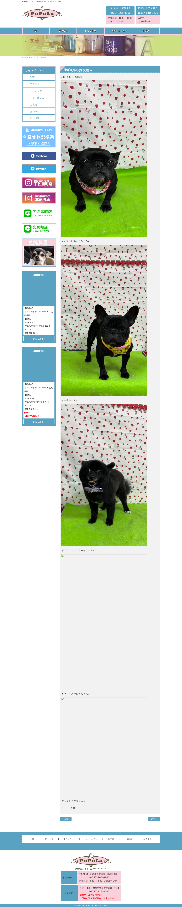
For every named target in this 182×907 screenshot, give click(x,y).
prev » (154, 818)
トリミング (91, 31)
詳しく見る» (39, 338)
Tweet (73, 807)
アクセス (63, 31)
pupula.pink (81, 905)
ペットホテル (118, 31)
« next (65, 818)
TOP (36, 31)
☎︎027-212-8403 (148, 12)
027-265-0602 (31, 333)
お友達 (146, 31)
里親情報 (35, 118)
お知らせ (35, 111)
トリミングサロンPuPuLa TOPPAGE (42, 13)
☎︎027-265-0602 (120, 12)
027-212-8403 (31, 409)
